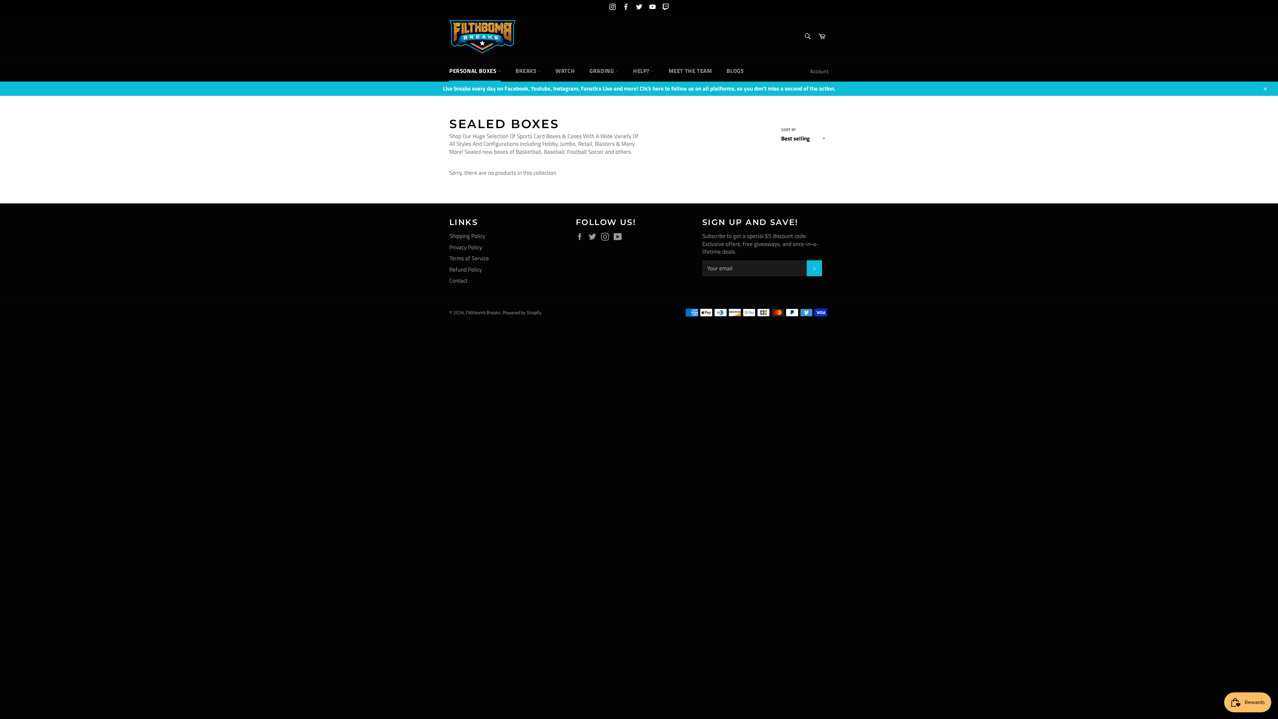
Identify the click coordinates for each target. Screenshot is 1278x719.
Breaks (527, 71)
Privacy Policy (465, 247)
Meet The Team (690, 71)
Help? (642, 71)
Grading (602, 71)
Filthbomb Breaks (483, 312)
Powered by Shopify (522, 312)
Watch (565, 71)
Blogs (735, 71)
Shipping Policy (467, 236)
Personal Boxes (473, 71)
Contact (458, 280)
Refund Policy (465, 269)
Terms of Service (469, 258)
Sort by (788, 130)
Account (819, 71)
